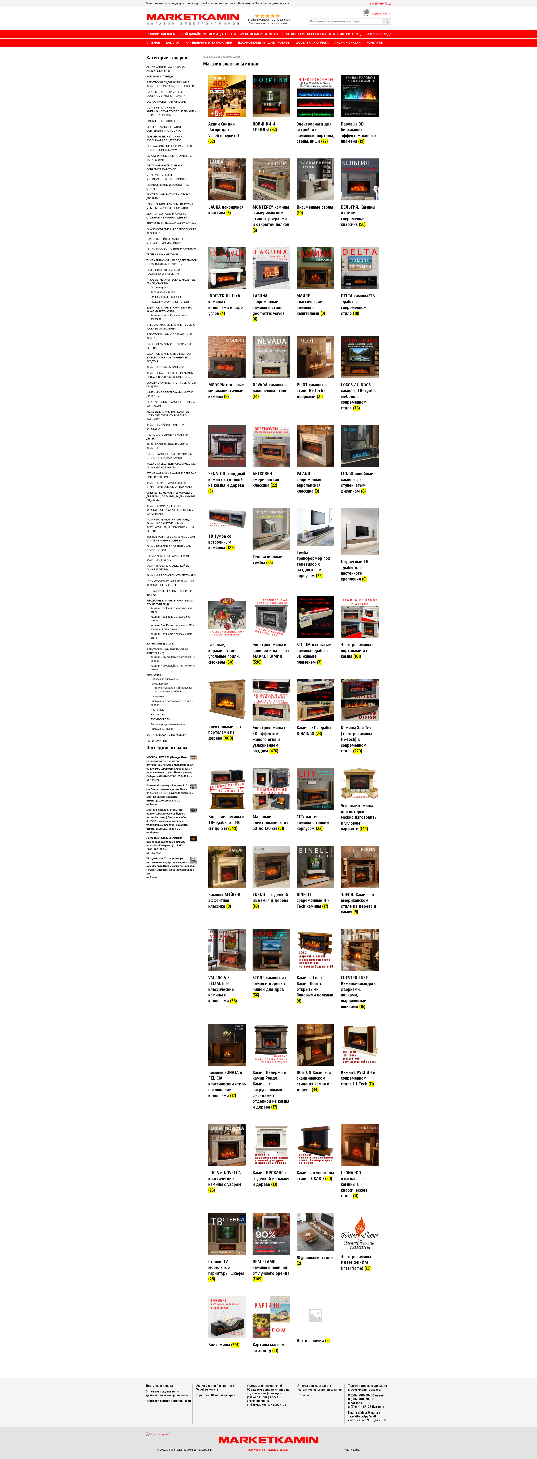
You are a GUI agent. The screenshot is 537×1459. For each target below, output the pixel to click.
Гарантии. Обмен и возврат (215, 1395)
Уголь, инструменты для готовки (170, 301)
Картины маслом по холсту (166, 734)
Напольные (157, 696)
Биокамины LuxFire (162, 729)
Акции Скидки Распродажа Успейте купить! (215, 1387)
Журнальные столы (160, 643)
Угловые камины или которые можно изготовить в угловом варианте (167, 415)
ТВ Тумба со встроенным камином (171, 248)
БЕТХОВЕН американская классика (171, 223)
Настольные (158, 714)
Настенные (157, 709)
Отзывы (303, 1395)
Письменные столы (160, 121)
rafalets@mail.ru (368, 1413)
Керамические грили (163, 292)
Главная (207, 57)
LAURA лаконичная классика (166, 101)
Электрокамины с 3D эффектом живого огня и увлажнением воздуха (168, 357)
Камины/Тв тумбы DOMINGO (165, 367)
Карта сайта (352, 1449)
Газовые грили (159, 287)
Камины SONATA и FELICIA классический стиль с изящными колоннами (171, 510)
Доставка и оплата (159, 1386)
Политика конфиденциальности (168, 1401)
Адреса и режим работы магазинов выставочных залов (319, 1387)
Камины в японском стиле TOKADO (171, 575)
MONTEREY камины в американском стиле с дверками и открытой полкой (171, 111)
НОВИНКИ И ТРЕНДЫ (159, 76)
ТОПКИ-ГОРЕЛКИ (161, 719)
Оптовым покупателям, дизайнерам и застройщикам (167, 1393)
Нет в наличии (156, 740)
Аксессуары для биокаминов (168, 724)
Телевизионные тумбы (162, 254)
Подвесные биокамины (164, 679)
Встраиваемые (159, 683)
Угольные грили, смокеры (166, 296)
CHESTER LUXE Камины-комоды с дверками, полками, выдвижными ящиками (170, 496)
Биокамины (154, 675)
